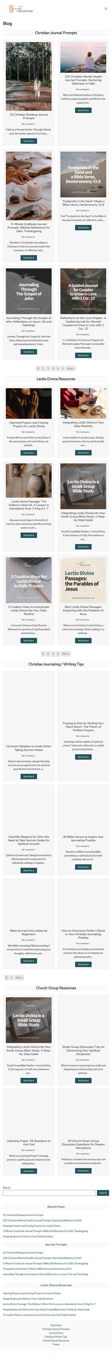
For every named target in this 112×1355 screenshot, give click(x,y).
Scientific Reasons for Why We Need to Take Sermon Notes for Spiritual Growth (29, 840)
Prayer (56, 1344)
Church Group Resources (56, 1340)
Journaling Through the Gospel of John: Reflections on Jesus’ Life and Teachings (28, 321)
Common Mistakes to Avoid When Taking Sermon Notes (28, 748)
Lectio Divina (56, 1333)
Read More (28, 141)
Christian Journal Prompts (56, 1329)
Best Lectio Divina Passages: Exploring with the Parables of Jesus (83, 610)
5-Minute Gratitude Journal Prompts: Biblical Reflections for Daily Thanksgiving (28, 227)
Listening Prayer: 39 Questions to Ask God (29, 1142)
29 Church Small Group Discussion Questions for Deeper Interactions (83, 1144)
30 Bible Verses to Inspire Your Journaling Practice (83, 838)
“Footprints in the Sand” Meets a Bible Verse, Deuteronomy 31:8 (83, 203)
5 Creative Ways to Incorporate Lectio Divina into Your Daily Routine (28, 610)
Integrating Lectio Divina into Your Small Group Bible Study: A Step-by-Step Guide (83, 516)
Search (6, 1187)
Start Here (56, 1325)
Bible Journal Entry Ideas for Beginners (29, 932)
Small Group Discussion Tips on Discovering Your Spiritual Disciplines (83, 1050)
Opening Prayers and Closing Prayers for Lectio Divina (28, 424)
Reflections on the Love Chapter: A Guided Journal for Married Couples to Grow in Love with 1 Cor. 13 (83, 323)
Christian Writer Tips (56, 1336)
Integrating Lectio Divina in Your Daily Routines (83, 424)
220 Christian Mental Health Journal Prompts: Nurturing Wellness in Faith (83, 80)
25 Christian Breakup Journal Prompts (29, 116)
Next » (70, 368)
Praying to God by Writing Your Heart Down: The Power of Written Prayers (83, 726)
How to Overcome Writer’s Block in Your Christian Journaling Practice (83, 934)
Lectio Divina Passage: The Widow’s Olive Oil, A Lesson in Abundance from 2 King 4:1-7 (29, 505)
